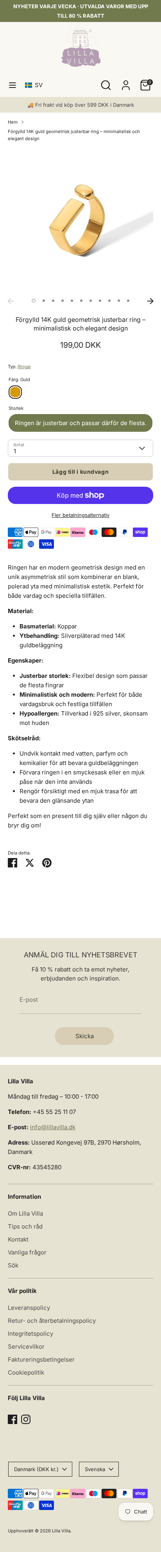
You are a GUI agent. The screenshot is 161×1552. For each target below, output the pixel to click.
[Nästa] (150, 301)
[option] (80, 221)
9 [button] (109, 300)
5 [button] (72, 300)
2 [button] (44, 300)
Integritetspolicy (30, 1333)
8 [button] (100, 300)
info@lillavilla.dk (52, 1127)
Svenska (95, 1469)
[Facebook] (12, 1419)
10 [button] (119, 300)
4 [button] (62, 300)
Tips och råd (25, 1226)
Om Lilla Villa (25, 1213)
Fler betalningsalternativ (80, 515)
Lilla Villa (61, 1531)
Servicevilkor (26, 1346)
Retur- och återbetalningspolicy (52, 1320)
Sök (13, 1265)
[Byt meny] (12, 85)
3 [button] (53, 300)
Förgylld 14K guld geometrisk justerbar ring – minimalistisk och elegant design (74, 135)
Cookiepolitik (26, 1372)
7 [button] (90, 300)
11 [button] (128, 300)
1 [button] (34, 301)
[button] (35, 85)
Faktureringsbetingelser (41, 1359)
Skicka (84, 1036)
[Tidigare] (10, 301)
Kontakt (18, 1239)
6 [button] (81, 300)
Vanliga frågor (27, 1252)
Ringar (24, 366)
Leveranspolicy (29, 1307)
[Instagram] (25, 1419)
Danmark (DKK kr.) (36, 1469)
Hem (13, 122)
